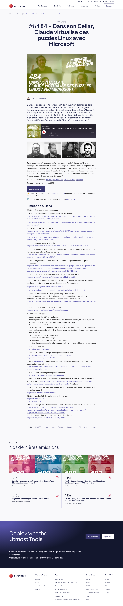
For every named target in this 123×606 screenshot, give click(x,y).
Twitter (107, 586)
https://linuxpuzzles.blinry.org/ (39, 349)
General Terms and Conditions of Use (66, 582)
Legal (57, 575)
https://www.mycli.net (35, 399)
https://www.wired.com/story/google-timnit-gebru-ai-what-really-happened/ (56, 290)
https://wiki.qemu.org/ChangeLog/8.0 (41, 358)
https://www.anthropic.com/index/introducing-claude (47, 310)
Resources (84, 6)
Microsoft (93, 427)
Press (87, 599)
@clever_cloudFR (58, 193)
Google (69, 427)
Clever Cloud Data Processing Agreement (67, 599)
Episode (19, 14)
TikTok (107, 592)
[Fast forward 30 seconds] (57, 133)
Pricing (97, 6)
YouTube (107, 589)
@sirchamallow (69, 179)
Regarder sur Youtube (35, 189)
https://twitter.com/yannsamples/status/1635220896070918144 (51, 407)
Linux (85, 427)
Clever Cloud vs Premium (41, 586)
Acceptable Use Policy (61, 589)
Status (88, 582)
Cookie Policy (59, 596)
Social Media (109, 575)
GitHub (88, 586)
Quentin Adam (41, 98)
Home (13, 14)
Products (57, 6)
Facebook (61, 427)
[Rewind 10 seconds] (51, 133)
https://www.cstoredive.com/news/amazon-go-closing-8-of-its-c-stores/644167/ (57, 246)
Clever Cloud (90, 575)
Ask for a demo (93, 536)
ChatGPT (38, 427)
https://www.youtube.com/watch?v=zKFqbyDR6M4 (46, 418)
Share (57, 136)
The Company (42, 6)
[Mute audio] (48, 133)
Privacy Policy (59, 586)
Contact (108, 6)
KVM (80, 427)
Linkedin (107, 579)
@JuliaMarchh (58, 179)
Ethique (53, 427)
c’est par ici (70, 199)
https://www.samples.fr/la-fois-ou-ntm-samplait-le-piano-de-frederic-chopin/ (56, 410)
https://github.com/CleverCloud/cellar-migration (45, 375)
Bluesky (107, 582)
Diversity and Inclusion (92, 592)
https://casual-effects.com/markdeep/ (41, 393)
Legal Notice (59, 579)
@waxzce (49, 179)
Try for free (107, 536)
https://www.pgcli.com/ (36, 401)
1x (54, 133)
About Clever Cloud (92, 589)
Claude (45, 427)
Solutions (70, 6)
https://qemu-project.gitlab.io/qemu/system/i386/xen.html (49, 355)
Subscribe (51, 136)
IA (75, 427)
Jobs (87, 596)
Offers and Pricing (40, 575)
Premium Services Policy (62, 592)
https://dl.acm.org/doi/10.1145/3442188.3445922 (45, 287)
